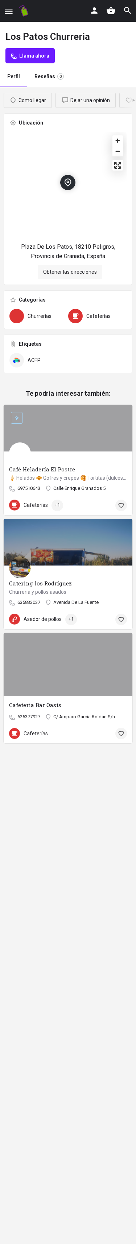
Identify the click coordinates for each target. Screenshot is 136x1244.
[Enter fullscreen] (117, 165)
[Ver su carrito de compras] (111, 10)
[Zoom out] (117, 151)
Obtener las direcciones (70, 272)
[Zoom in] (117, 140)
